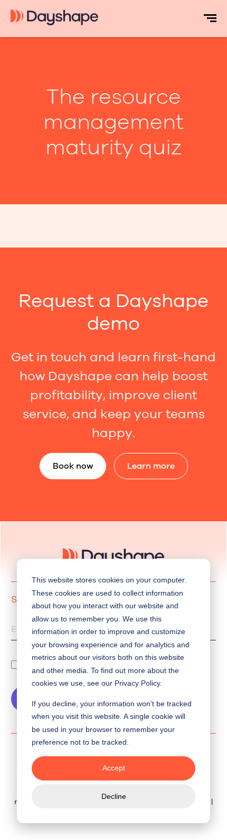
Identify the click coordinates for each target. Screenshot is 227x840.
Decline (113, 796)
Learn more (151, 466)
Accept (113, 768)
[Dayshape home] (54, 22)
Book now (73, 466)
